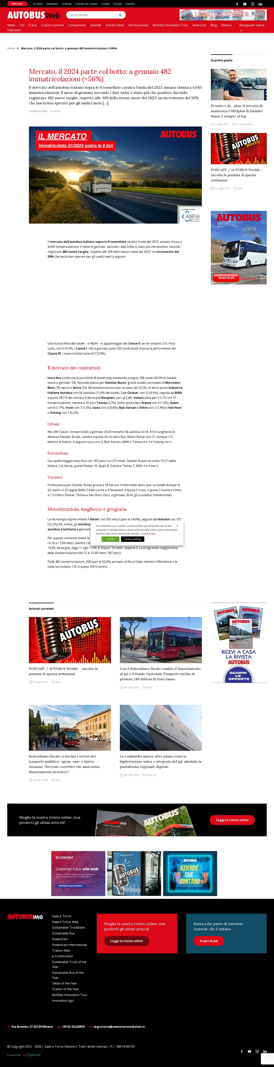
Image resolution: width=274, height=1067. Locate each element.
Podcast (117, 3)
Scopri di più (209, 941)
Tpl (22, 25)
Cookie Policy (147, 533)
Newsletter (52, 3)
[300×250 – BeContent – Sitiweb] (78, 873)
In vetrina (240, 124)
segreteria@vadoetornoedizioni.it (119, 1027)
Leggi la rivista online (232, 820)
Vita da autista (138, 25)
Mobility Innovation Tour (170, 25)
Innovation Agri (63, 1001)
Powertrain (60, 939)
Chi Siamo (38, 3)
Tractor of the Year (65, 989)
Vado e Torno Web (65, 922)
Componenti (77, 25)
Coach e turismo (52, 25)
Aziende (95, 25)
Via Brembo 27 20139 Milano (32, 1027)
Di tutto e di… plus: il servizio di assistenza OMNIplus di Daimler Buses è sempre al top (237, 111)
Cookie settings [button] (132, 539)
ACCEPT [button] (110, 539)
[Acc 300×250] (190, 873)
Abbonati (17, 3)
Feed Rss (130, 3)
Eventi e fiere (115, 25)
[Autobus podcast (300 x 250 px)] (134, 873)
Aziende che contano (86, 3)
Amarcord (199, 25)
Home (11, 48)
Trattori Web (61, 951)
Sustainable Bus (63, 933)
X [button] (177, 526)
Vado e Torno (61, 916)
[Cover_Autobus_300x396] (239, 247)
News (11, 25)
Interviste (14, 30)
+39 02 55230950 (73, 1027)
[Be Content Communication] (32, 1055)
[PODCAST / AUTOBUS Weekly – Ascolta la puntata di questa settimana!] (239, 148)
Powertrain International (69, 945)
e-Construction (62, 956)
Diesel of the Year (64, 983)
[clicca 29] (223, 14)
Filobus (226, 25)
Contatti (105, 3)
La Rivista (67, 3)
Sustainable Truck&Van (68, 927)
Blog (213, 25)
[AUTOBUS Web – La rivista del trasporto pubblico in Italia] (33, 15)
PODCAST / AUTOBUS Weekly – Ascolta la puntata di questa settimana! (237, 175)
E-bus (33, 25)
